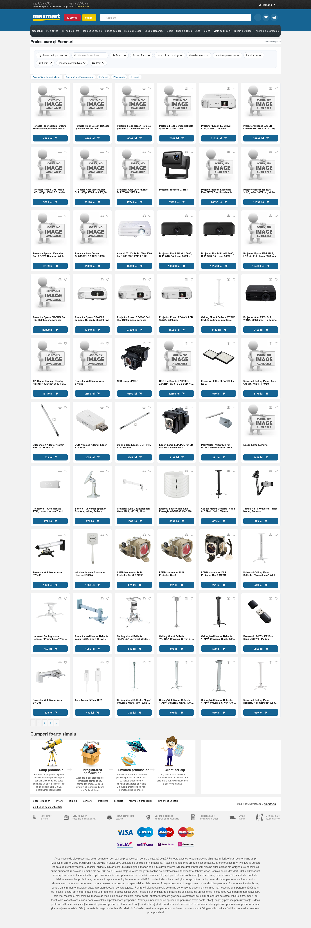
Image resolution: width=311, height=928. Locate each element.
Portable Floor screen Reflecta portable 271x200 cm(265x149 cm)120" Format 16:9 (134, 127)
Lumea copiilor (113, 30)
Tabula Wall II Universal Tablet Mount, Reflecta (260, 510)
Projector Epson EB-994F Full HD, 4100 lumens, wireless (133, 318)
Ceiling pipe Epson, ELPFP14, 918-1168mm (134, 446)
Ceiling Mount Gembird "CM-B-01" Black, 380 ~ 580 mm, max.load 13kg (218, 510)
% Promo (72, 17)
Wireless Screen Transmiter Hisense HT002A (90, 573)
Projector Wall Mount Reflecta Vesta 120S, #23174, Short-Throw (133, 510)
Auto (197, 30)
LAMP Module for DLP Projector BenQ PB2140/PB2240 (171, 573)
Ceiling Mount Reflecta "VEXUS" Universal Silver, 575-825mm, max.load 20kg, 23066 (176, 637)
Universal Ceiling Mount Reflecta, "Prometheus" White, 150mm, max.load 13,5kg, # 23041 (49, 637)
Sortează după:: (53, 55)
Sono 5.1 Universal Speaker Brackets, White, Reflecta (90, 510)
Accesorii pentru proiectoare (46, 76)
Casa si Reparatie (154, 30)
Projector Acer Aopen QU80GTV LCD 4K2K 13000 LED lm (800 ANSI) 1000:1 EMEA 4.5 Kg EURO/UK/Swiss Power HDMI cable (91, 254)
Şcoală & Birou (184, 30)
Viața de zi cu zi (222, 30)
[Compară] (60, 88)
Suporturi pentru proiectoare (80, 76)
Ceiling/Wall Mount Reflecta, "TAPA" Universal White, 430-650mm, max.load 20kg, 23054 (176, 701)
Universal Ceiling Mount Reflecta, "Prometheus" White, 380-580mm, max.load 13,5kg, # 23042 (260, 573)
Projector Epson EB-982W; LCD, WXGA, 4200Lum (216, 127)
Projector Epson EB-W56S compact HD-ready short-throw (92, 318)
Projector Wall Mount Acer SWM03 (47, 573)
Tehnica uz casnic (92, 30)
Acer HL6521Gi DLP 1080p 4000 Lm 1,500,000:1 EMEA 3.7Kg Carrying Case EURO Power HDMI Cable (134, 254)
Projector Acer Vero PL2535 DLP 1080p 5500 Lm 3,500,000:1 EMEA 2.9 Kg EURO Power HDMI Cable (92, 191)
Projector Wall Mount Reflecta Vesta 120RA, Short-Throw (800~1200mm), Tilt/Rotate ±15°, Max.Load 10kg (91, 637)
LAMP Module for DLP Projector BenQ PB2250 (130, 573)
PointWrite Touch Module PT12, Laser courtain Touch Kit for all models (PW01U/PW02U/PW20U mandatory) (50, 510)
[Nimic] (274, 17)
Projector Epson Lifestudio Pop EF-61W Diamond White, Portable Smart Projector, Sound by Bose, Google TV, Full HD (49, 254)
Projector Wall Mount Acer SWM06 (89, 382)
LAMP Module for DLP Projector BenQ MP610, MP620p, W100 (214, 573)
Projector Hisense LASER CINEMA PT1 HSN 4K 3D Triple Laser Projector (260, 127)
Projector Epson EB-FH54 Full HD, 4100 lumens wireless (49, 318)
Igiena (207, 30)
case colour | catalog (168, 55)
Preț (98, 63)
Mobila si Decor (132, 30)
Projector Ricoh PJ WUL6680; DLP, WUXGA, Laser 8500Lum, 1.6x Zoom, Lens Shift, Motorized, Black (176, 254)
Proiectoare (119, 76)
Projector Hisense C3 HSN (173, 189)
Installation (252, 55)
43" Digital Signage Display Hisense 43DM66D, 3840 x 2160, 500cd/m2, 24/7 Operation (50, 382)
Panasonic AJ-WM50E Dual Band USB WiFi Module (258, 637)
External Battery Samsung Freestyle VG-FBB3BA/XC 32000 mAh (176, 510)
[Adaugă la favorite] (65, 88)
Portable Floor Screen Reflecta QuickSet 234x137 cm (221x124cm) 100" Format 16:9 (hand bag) (176, 127)
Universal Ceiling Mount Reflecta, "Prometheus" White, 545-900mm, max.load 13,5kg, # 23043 (260, 701)
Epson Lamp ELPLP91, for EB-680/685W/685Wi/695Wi (176, 446)
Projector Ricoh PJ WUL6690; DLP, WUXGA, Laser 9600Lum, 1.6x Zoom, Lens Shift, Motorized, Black (218, 254)
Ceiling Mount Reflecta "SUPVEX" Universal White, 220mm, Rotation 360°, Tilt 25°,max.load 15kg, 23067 (132, 637)
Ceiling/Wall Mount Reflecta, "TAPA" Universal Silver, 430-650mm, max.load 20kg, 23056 (218, 701)
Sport (170, 30)
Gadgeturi (37, 30)
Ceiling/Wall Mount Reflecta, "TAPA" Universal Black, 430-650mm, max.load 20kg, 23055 (218, 637)
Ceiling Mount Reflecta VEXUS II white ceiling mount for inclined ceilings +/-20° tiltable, (218, 318)
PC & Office (52, 30)
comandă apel (82, 6)
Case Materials (197, 55)
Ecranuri (103, 76)
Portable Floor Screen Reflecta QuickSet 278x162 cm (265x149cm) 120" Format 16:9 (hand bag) (92, 127)
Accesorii (134, 76)
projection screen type (70, 63)
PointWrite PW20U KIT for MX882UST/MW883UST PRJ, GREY (217, 446)
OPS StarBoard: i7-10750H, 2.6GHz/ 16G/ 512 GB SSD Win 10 (176, 382)
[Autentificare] (257, 17)
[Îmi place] (266, 17)
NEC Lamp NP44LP (127, 381)
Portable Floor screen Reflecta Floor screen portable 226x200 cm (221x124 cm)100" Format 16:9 (49, 127)
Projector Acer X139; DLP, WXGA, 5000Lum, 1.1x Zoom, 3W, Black (259, 318)
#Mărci (89, 17)
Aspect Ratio (139, 55)
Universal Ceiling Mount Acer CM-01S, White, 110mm (259, 382)
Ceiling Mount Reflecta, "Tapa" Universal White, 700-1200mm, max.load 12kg (134, 701)
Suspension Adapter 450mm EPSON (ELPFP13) (48, 446)
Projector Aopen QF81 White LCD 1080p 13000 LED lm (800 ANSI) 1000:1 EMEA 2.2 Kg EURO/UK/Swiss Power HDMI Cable (49, 191)
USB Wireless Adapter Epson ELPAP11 (91, 446)
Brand (119, 55)
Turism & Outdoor (243, 30)
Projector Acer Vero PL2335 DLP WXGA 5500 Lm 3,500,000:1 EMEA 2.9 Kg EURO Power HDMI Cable (134, 191)
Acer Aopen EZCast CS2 (88, 700)
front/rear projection (225, 55)
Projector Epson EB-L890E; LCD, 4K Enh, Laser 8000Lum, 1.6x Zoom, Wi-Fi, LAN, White (260, 254)
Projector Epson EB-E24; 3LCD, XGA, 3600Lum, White (259, 191)
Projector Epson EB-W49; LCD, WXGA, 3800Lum (176, 318)
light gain (43, 63)
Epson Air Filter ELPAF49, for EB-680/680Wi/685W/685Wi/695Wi (217, 382)
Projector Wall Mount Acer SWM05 (47, 701)
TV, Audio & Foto (70, 30)
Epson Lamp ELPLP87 (256, 444)
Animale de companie (267, 30)
